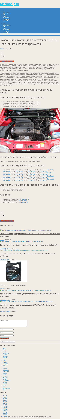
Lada (4, 367)
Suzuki (5, 383)
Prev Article (3, 61)
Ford (4, 360)
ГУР (4, 11)
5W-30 (5, 401)
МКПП (5, 14)
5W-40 (5, 403)
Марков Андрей (5, 248)
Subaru (5, 382)
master (2, 48)
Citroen (5, 354)
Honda (5, 362)
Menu (1, 8)
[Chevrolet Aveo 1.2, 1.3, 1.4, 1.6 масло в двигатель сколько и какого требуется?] (30, 250)
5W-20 (5, 400)
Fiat (4, 359)
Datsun (5, 357)
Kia (4, 365)
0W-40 (5, 398)
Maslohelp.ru (9, 4)
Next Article (10, 61)
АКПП (5, 16)
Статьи (5, 20)
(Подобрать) (50, 170)
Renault (5, 377)
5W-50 (5, 404)
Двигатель (6, 13)
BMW (4, 350)
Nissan (5, 373)
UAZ (4, 387)
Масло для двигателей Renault (13, 285)
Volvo (4, 390)
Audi (4, 348)
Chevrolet (6, 353)
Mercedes (6, 370)
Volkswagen (6, 388)
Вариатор (6, 17)
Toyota (5, 385)
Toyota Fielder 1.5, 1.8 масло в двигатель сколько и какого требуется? (28, 245)
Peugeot (5, 376)
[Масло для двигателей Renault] (30, 271)
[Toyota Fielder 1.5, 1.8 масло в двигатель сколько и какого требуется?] (30, 241)
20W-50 (5, 414)
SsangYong (6, 380)
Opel (4, 374)
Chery (4, 351)
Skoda (2, 35)
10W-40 (5, 408)
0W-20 (5, 395)
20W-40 (5, 412)
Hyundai (5, 364)
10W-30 (5, 406)
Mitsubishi (6, 371)
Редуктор (6, 19)
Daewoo (5, 356)
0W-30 (5, 397)
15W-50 (5, 411)
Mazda (5, 368)
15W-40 (5, 409)
